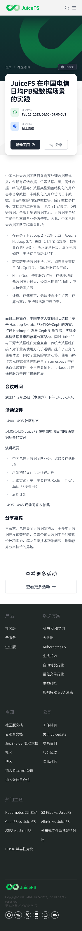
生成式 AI (50, 655)
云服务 (10, 637)
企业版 (10, 646)
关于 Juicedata (54, 734)
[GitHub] (9, 915)
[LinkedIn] (36, 915)
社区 (8, 752)
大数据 (48, 637)
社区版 (10, 628)
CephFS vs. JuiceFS (20, 821)
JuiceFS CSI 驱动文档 (21, 743)
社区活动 (23, 67)
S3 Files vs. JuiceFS (56, 812)
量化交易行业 (53, 673)
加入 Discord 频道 (19, 770)
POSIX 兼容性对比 (19, 848)
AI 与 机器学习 (54, 628)
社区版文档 (14, 724)
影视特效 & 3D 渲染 (58, 692)
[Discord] (55, 915)
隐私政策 (50, 761)
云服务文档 (14, 734)
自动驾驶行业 (53, 665)
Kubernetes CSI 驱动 (21, 812)
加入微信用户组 (17, 779)
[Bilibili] (45, 915)
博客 (8, 761)
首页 (8, 67)
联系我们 (50, 743)
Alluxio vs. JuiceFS (55, 821)
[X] (27, 915)
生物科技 (50, 683)
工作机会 (50, 724)
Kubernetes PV (54, 646)
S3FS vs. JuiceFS (18, 830)
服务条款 (50, 752)
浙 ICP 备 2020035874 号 (21, 905)
